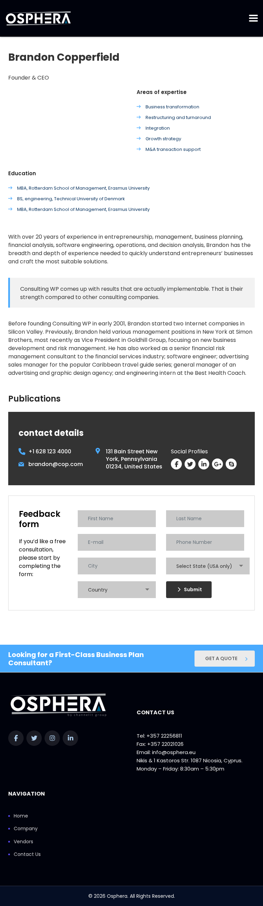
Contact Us (27, 854)
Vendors (23, 842)
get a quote (221, 658)
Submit (193, 589)
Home (21, 816)
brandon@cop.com (55, 464)
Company (26, 829)
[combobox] (208, 566)
